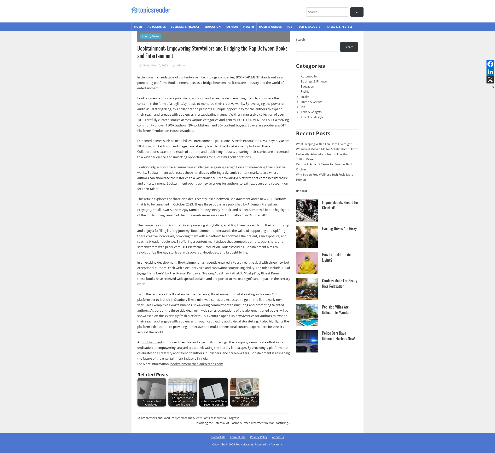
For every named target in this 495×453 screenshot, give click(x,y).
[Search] (357, 12)
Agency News (150, 36)
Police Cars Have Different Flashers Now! (338, 335)
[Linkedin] (490, 72)
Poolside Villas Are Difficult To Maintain (336, 309)
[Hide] (493, 87)
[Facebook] (490, 64)
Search (300, 39)
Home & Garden (270, 26)
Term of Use (238, 437)
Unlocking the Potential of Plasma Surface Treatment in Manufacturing (241, 423)
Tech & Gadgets (308, 26)
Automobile (157, 26)
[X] (490, 79)
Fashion (232, 26)
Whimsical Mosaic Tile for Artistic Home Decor (327, 149)
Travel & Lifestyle (338, 26)
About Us (278, 437)
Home (138, 26)
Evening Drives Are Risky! (340, 228)
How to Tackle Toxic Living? (336, 257)
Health (248, 26)
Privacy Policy (258, 437)
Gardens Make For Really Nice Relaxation (339, 283)
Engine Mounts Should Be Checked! (340, 205)
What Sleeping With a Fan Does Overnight (324, 144)
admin (181, 65)
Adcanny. (277, 444)
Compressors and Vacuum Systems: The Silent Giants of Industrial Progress (189, 418)
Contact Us (218, 437)
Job (289, 26)
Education (213, 26)
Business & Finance (185, 26)
